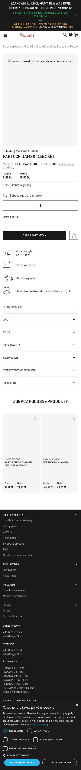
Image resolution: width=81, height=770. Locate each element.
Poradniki (9, 584)
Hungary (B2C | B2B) (15, 683)
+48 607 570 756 (13, 632)
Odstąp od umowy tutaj (17, 555)
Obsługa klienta (13, 514)
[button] (77, 15)
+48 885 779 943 (13, 650)
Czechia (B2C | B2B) (15, 675)
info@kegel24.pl (12, 636)
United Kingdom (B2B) (16, 691)
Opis (5, 319)
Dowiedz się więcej (37, 724)
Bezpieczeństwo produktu (19, 370)
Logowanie (9, 569)
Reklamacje (10, 537)
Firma (6, 605)
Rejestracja (10, 575)
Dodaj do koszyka (34, 235)
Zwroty (7, 531)
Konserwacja (11, 345)
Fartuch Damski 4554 (56, 462)
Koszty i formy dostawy (17, 520)
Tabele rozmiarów (14, 590)
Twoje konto (11, 564)
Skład (6, 332)
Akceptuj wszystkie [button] (22, 762)
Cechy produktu (12, 307)
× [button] (76, 705)
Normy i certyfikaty (14, 596)
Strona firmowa (12, 616)
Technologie (10, 357)
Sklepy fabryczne (13, 543)
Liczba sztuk (10, 216)
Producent (9, 383)
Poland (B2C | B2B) (14, 668)
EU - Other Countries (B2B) (19, 687)
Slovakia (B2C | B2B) (15, 679)
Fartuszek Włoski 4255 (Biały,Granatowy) (19, 464)
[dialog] (40, 735)
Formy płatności (13, 526)
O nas (6, 610)
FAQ (5, 549)
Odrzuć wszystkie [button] (59, 762)
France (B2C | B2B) (14, 672)
